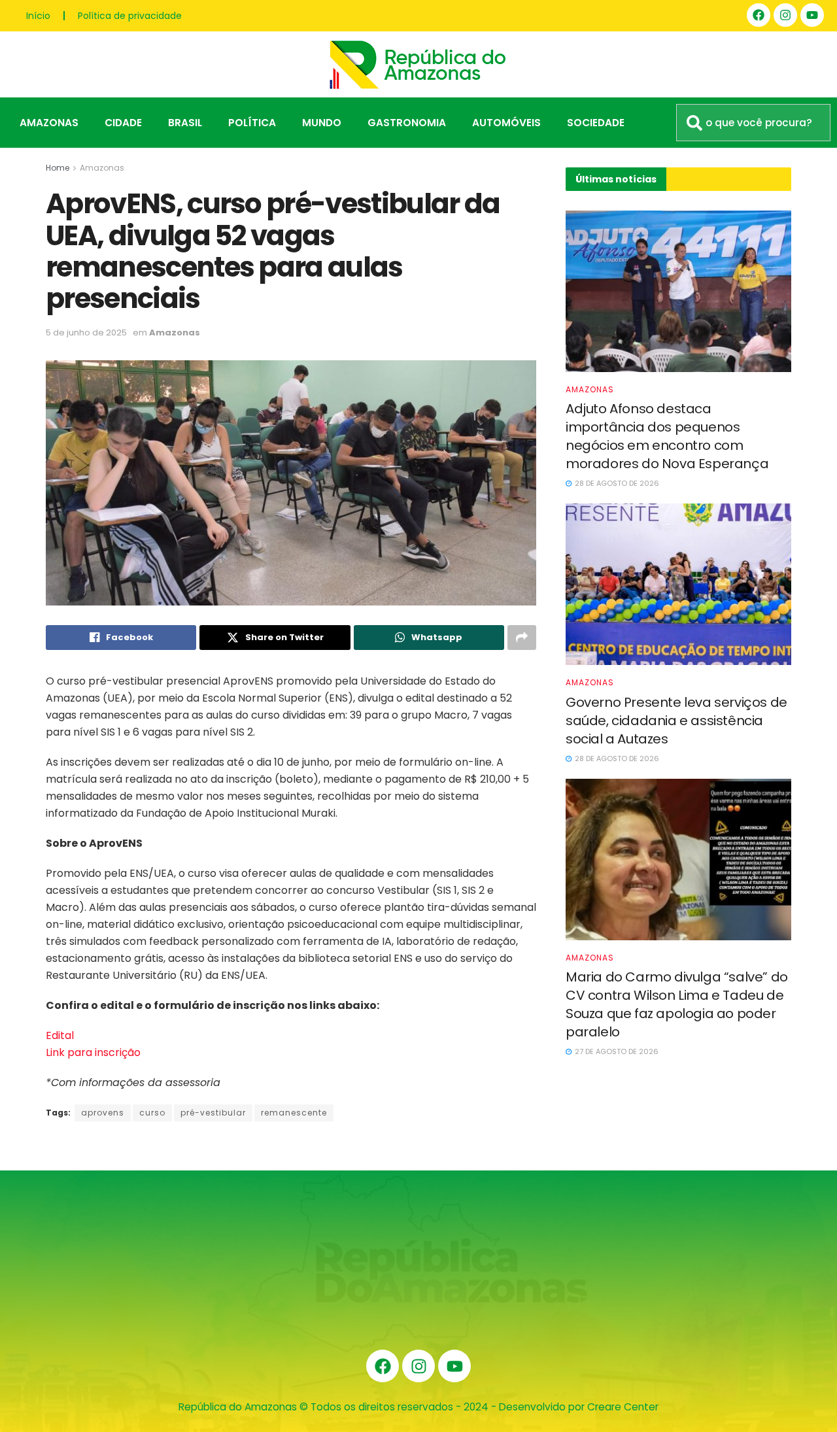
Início (38, 15)
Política (252, 122)
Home (57, 167)
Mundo (321, 122)
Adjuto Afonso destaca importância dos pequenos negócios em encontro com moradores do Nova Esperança (667, 436)
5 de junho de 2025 (86, 332)
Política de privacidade (130, 15)
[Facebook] (758, 15)
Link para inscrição (93, 1052)
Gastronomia (406, 122)
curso (152, 1112)
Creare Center (622, 1407)
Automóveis (506, 122)
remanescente (294, 1112)
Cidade (123, 122)
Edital (60, 1035)
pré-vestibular (213, 1112)
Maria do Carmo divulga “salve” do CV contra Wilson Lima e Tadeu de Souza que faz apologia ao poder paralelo (677, 1004)
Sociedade (595, 122)
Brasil (185, 122)
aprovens (102, 1112)
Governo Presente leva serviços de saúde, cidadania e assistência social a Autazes (676, 720)
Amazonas (49, 122)
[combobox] (753, 122)
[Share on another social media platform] (521, 637)
